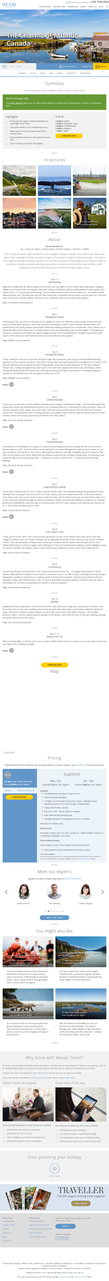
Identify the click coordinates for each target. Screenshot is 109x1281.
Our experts (71, 73)
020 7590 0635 (73, 878)
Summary (22, 73)
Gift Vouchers (35, 1233)
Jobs (5, 1237)
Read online (81, 1203)
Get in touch (54, 1176)
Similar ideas (85, 73)
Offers (6, 1229)
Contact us (8, 1241)
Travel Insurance (37, 1221)
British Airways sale (18, 103)
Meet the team (54, 917)
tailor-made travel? (67, 1077)
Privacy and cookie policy (33, 1263)
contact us (81, 764)
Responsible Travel (37, 1237)
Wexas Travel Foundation (40, 1229)
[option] (23, 894)
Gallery (33, 73)
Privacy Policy (64, 1277)
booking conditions (84, 859)
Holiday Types (9, 1225)
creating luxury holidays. (41, 1077)
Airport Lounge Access (39, 1225)
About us (7, 1233)
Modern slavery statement (54, 1266)
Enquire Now (69, 136)
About (43, 73)
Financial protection (95, 1263)
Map (51, 73)
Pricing (60, 73)
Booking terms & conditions (59, 1263)
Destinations (8, 1221)
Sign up (65, 1226)
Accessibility (79, 1263)
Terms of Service (80, 1277)
